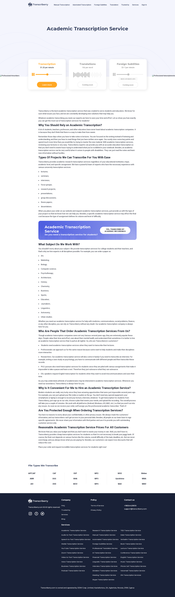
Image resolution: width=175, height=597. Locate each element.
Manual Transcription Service (103, 535)
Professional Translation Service (104, 548)
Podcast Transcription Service (73, 571)
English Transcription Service (132, 557)
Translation (114, 5)
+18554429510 (130, 506)
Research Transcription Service (104, 530)
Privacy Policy (96, 510)
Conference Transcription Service (134, 553)
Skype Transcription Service (103, 580)
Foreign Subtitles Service (102, 544)
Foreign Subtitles (100, 5)
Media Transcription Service (72, 544)
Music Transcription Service (131, 562)
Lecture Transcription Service (132, 548)
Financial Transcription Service (104, 557)
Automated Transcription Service (105, 539)
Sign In (144, 5)
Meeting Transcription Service (104, 575)
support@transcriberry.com (135, 509)
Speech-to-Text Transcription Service (75, 539)
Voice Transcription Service (72, 562)
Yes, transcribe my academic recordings (115, 230)
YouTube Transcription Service (73, 548)
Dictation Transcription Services (104, 571)
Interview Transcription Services (104, 566)
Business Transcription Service (73, 566)
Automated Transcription (82, 5)
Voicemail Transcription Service (133, 571)
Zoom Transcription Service (72, 553)
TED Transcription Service (131, 530)
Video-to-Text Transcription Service (75, 557)
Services (135, 5)
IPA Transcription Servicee (131, 575)
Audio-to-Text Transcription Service (75, 535)
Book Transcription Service (131, 544)
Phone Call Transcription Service (133, 566)
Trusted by (125, 5)
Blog (63, 519)
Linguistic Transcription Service (104, 562)
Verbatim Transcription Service (133, 539)
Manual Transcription (62, 5)
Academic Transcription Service (73, 530)
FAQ (63, 506)
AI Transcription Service (101, 553)
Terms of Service (97, 506)
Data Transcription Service (131, 535)
